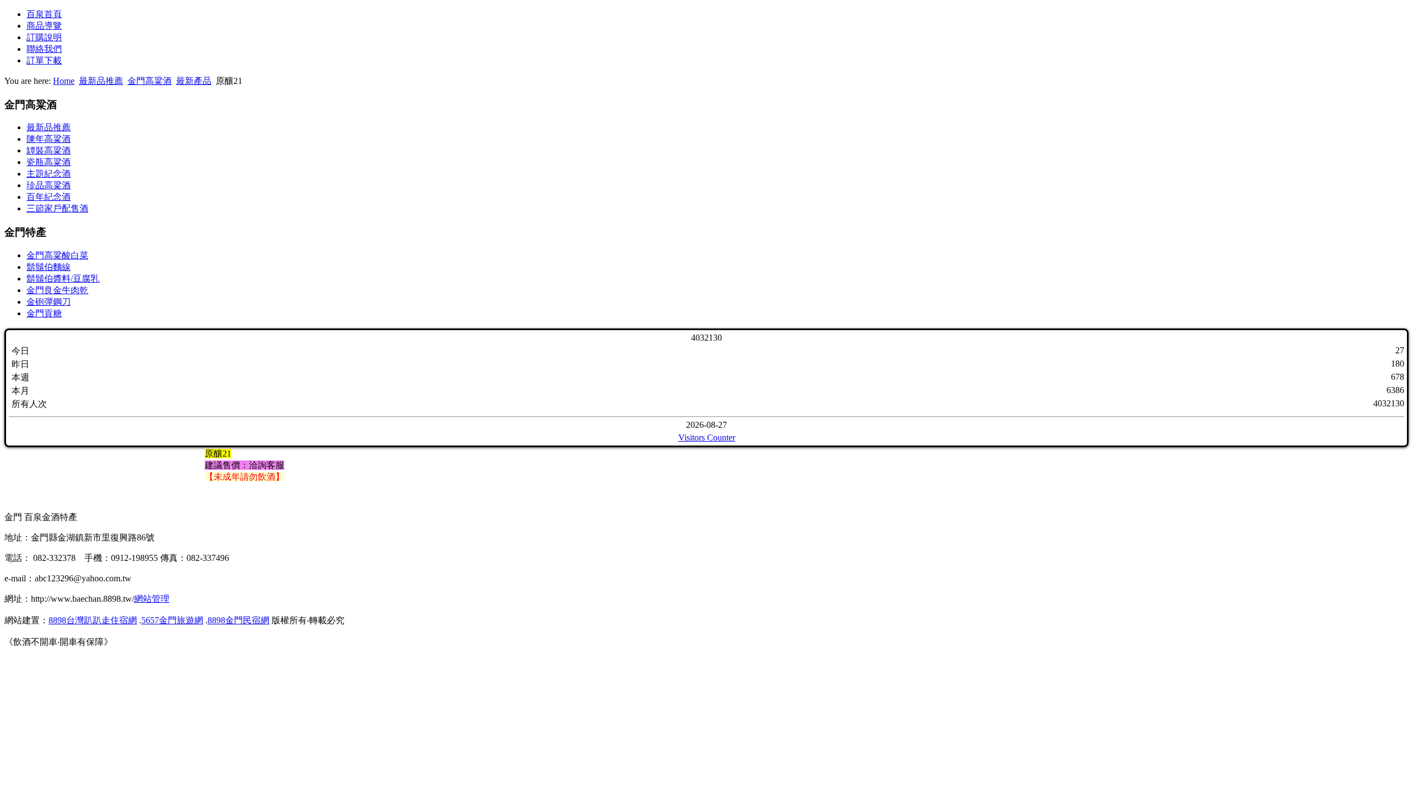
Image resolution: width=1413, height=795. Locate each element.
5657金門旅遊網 (172, 620)
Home (64, 81)
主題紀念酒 (48, 173)
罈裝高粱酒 (48, 150)
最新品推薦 (101, 81)
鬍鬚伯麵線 (48, 267)
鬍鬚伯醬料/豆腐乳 (62, 278)
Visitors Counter (706, 437)
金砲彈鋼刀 (48, 301)
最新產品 (193, 81)
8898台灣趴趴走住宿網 (93, 620)
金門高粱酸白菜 (57, 255)
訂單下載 (44, 60)
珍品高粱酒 (48, 185)
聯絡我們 (44, 49)
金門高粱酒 (150, 81)
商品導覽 (44, 25)
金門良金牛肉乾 (57, 290)
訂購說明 (44, 37)
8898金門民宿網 (238, 620)
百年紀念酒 (48, 197)
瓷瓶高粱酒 (48, 162)
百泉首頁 (44, 14)
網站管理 (151, 598)
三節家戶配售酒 (57, 208)
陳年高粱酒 (48, 139)
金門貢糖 (44, 313)
